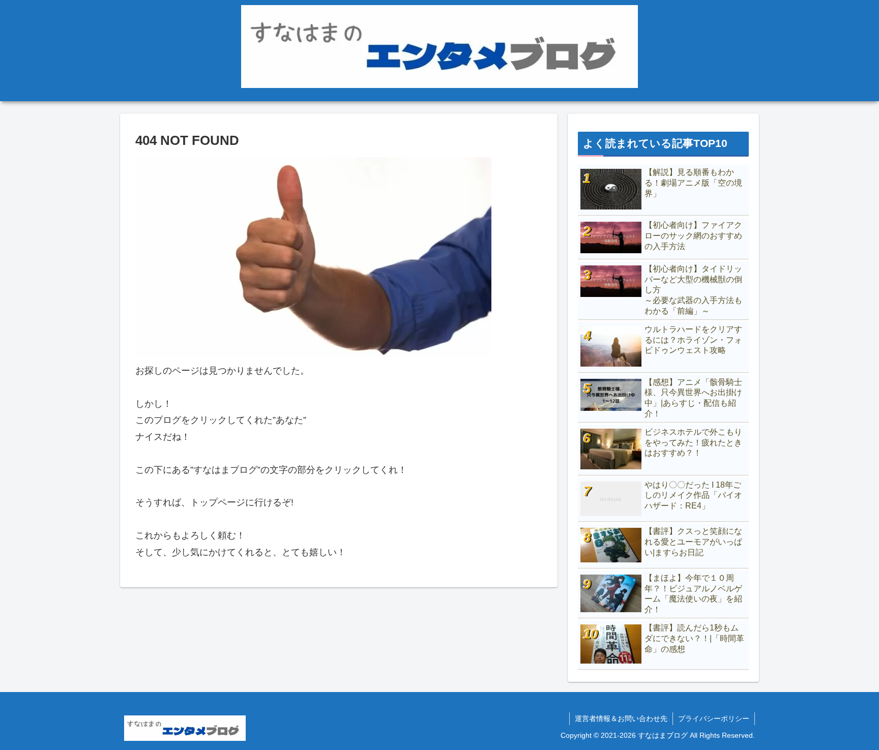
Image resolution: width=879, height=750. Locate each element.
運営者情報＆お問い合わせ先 (621, 718)
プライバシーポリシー (713, 718)
